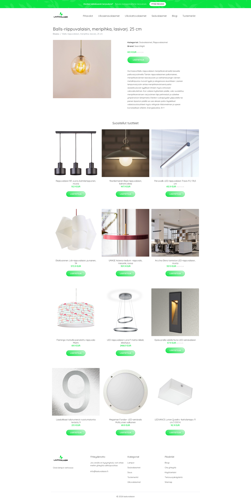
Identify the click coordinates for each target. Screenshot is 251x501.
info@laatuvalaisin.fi (99, 471)
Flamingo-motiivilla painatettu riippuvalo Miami (76, 341)
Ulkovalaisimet (134, 482)
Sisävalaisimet (159, 15)
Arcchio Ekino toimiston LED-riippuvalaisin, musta (175, 262)
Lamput (130, 462)
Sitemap (168, 482)
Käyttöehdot (170, 472)
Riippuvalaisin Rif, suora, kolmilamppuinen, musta (76, 182)
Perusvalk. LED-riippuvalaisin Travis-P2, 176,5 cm (175, 182)
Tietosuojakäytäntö (174, 477)
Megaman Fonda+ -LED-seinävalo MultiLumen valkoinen (125, 421)
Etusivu (56, 34)
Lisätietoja (138, 60)
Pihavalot (88, 15)
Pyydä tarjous (158, 4)
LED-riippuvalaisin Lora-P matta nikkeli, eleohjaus (125, 341)
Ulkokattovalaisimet (135, 15)
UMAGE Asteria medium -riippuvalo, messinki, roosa (125, 262)
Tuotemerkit (188, 15)
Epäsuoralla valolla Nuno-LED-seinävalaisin (175, 340)
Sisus (129, 472)
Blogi (174, 15)
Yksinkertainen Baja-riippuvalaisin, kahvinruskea (125, 182)
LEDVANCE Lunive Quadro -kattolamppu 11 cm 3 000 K (175, 421)
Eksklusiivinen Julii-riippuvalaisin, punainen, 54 (76, 262)
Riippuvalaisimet (160, 42)
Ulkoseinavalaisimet (109, 15)
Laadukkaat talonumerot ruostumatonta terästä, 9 (76, 421)
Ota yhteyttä (170, 467)
